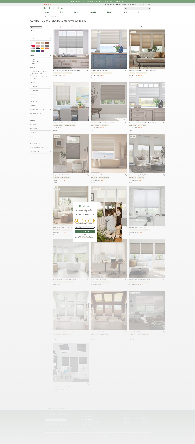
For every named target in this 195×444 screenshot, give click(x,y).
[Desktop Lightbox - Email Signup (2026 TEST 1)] (97, 222)
